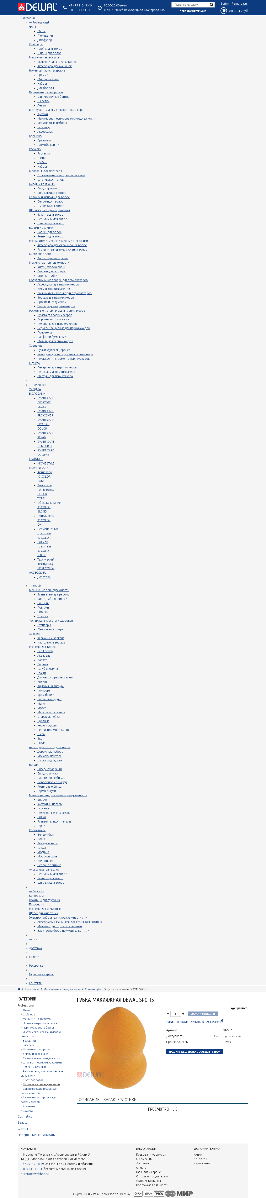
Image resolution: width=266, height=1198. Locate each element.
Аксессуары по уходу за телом (49, 747)
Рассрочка (36, 965)
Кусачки (42, 114)
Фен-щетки (45, 35)
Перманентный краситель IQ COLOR (47, 533)
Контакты (35, 983)
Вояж (41, 839)
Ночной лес (45, 860)
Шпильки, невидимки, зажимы (49, 210)
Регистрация (240, 3)
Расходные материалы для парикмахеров (57, 310)
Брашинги (35, 136)
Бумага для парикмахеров (54, 315)
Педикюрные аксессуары (54, 812)
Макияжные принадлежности (49, 262)
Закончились (201, 1013)
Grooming (38, 891)
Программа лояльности (152, 1185)
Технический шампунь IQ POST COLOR (45, 564)
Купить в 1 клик (177, 1022)
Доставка (35, 948)
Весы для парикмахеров (53, 288)
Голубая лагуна (47, 668)
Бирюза (42, 664)
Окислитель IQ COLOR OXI (45, 520)
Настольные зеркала (51, 642)
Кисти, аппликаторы (51, 267)
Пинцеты (43, 603)
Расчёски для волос (42, 646)
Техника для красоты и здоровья (51, 620)
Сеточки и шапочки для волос (49, 197)
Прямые (42, 75)
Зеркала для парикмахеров (55, 297)
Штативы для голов (50, 179)
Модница (43, 852)
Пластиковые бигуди (51, 777)
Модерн (42, 708)
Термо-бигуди (46, 791)
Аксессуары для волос (44, 869)
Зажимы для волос (50, 214)
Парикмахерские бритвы (46, 92)
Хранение (35, 345)
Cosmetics (39, 385)
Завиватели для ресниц (53, 594)
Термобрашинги (48, 144)
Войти (224, 3)
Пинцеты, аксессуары (51, 271)
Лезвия (42, 105)
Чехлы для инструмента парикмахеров (63, 358)
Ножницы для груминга (44, 900)
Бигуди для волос (49, 188)
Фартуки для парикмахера (55, 376)
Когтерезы (36, 895)
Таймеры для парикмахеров (56, 306)
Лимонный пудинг (49, 699)
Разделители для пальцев (54, 821)
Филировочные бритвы (53, 96)
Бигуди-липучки (47, 773)
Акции (33, 939)
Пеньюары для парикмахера (56, 371)
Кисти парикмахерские (52, 258)
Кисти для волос (40, 254)
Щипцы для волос (49, 53)
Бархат (42, 660)
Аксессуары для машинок (54, 66)
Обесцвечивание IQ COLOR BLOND (49, 507)
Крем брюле (45, 695)
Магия (41, 703)
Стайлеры (36, 44)
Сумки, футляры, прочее (53, 350)
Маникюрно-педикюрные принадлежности (66, 118)
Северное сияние (49, 865)
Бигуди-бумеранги (49, 769)
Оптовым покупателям (152, 1176)
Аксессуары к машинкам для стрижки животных (69, 922)
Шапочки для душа (49, 760)
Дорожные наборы (50, 751)
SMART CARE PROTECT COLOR (45, 424)
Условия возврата (148, 1180)
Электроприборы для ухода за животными (58, 917)
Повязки (43, 607)
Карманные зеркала (50, 638)
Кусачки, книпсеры (49, 804)
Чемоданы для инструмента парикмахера (65, 354)
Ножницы (43, 127)
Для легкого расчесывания (55, 677)
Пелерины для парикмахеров (57, 323)
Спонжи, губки (47, 275)
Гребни (42, 162)
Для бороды (45, 88)
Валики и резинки (41, 227)
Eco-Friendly (45, 651)
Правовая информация (151, 1154)
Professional (40, 22)
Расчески (35, 149)
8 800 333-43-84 (79, 10)
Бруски (42, 799)
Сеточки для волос (50, 201)
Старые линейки (48, 716)
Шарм (41, 734)
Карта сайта (202, 1163)
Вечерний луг (46, 834)
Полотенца (44, 332)
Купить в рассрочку (206, 1022)
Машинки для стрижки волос (57, 61)
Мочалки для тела (49, 756)
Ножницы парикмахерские (47, 70)
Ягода (41, 743)
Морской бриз (47, 856)
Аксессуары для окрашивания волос (62, 245)
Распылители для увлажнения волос (62, 249)
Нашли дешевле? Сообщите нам (194, 1051)
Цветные (43, 721)
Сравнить (241, 1008)
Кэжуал (42, 847)
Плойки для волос (49, 48)
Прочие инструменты (51, 302)
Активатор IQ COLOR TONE (44, 477)
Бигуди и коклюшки (42, 184)
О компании (144, 1159)
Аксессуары (45, 131)
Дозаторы (44, 577)
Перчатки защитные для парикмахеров (63, 328)
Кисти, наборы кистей (52, 598)
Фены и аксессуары (50, 629)
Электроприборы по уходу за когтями (63, 930)
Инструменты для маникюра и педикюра (56, 109)
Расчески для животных (45, 908)
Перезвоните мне (193, 11)
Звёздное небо (47, 843)
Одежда (34, 363)
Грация (41, 673)
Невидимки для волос (52, 219)
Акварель (43, 655)
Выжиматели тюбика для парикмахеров (64, 293)
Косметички (37, 830)
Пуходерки (36, 904)
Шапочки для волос (50, 205)
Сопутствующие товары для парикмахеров (58, 280)
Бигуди (33, 764)
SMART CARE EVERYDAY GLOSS (45, 402)
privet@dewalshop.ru (35, 1174)
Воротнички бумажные (53, 319)
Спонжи (42, 612)
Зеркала (34, 633)
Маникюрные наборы (52, 123)
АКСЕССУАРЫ (38, 572)
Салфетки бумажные (51, 336)
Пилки (41, 817)
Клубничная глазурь (50, 686)
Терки (41, 825)
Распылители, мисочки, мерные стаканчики (58, 240)
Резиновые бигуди (50, 786)
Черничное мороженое (53, 729)
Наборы (42, 83)
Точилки (42, 616)
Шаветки (43, 101)
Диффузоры (45, 40)
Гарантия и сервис (41, 974)
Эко (40, 738)
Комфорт (43, 690)
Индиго (42, 681)
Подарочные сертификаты (36, 1134)
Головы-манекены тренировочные (61, 175)
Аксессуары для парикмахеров (58, 284)
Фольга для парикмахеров (55, 341)
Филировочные (48, 79)
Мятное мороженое (51, 712)
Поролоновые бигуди (52, 782)
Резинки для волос (50, 236)
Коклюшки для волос (51, 192)
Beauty (37, 585)
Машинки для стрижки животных (59, 926)
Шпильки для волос (50, 223)
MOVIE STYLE (45, 463)
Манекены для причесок (45, 171)
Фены (33, 26)
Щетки (41, 157)
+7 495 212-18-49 (80, 5)
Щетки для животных (43, 913)
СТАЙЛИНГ (36, 459)
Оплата (34, 956)
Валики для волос (49, 232)
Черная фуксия (47, 725)
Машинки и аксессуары (44, 57)
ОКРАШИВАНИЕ (39, 467)
